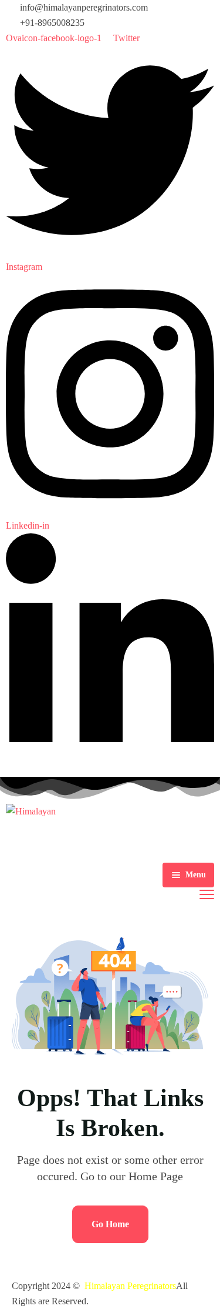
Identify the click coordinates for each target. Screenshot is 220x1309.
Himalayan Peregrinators (130, 1286)
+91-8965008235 (52, 23)
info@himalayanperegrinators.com (84, 7)
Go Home (110, 1224)
